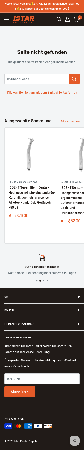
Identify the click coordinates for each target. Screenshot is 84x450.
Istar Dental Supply (23, 181)
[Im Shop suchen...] (74, 79)
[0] (76, 19)
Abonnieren (20, 391)
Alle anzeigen (70, 121)
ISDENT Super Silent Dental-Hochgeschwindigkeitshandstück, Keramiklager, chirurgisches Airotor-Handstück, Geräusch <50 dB (30, 197)
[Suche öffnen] (59, 19)
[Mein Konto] (67, 19)
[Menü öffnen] (6, 19)
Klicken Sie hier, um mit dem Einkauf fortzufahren (42, 92)
